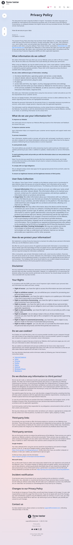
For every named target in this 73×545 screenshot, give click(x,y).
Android (17, 367)
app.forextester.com (18, 47)
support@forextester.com (52, 508)
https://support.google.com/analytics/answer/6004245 (28, 456)
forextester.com (62, 46)
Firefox (17, 363)
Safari (17, 359)
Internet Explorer (20, 357)
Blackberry (18, 371)
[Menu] (3, 7)
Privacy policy (36, 524)
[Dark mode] (64, 7)
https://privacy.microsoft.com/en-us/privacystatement (53, 469)
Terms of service (36, 526)
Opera (17, 365)
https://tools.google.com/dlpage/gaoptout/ (25, 450)
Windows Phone (20, 369)
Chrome (17, 361)
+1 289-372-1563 (43, 521)
